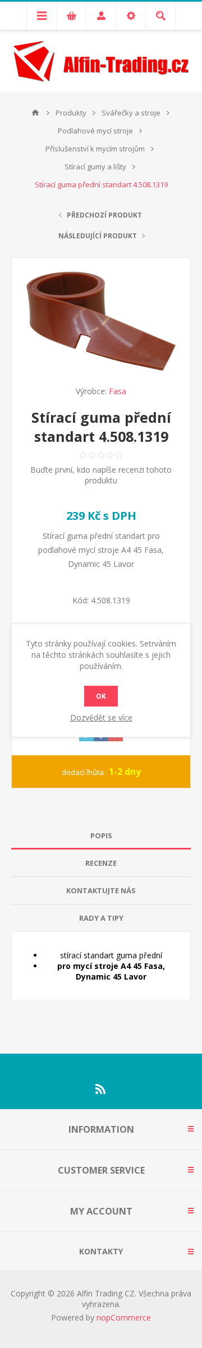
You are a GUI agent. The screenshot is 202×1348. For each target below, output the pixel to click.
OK (101, 696)
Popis (101, 835)
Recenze (101, 863)
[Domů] (35, 113)
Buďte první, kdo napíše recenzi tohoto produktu (101, 475)
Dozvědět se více (101, 717)
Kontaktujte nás (101, 890)
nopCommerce (124, 1317)
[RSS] (101, 1089)
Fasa (117, 391)
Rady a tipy (101, 918)
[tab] (101, 836)
